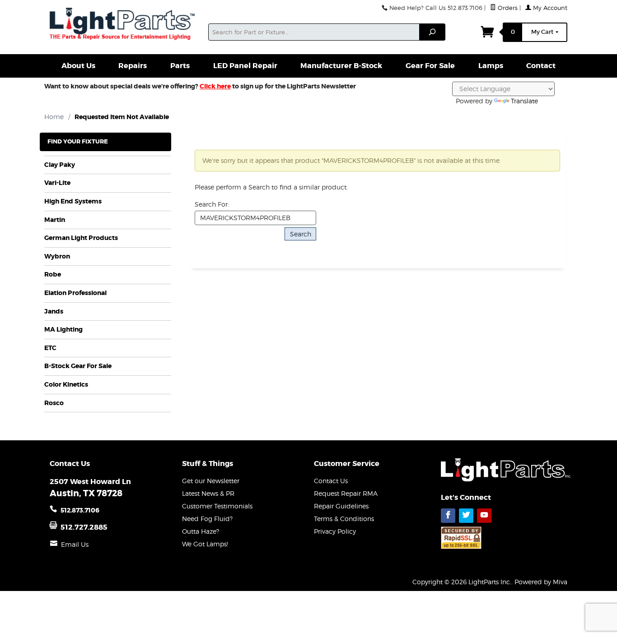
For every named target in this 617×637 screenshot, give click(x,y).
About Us (78, 65)
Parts (180, 65)
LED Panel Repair (245, 65)
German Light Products (81, 238)
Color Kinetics (66, 384)
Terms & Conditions (344, 518)
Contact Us (331, 481)
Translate (524, 101)
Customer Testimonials (217, 506)
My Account (549, 8)
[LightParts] (123, 25)
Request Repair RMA (346, 493)
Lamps (490, 65)
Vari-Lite (57, 183)
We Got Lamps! (205, 544)
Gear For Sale (430, 65)
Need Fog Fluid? (207, 518)
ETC (50, 348)
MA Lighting (63, 329)
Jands (53, 311)
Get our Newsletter (210, 481)
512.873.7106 (80, 510)
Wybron (57, 256)
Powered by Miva (540, 582)
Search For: (212, 204)
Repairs (132, 65)
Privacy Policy (335, 531)
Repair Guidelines (341, 506)
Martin (54, 220)
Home (54, 116)
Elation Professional (75, 293)
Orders (507, 8)
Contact (541, 65)
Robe (52, 274)
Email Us (75, 544)
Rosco (54, 403)
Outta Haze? (200, 531)
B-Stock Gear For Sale (78, 366)
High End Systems (73, 201)
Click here (215, 86)
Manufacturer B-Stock (341, 65)
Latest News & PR (208, 493)
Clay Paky (59, 165)
